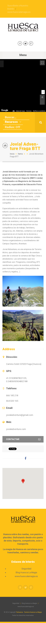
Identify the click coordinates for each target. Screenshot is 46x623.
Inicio (12, 154)
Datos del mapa (20, 111)
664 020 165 (12, 401)
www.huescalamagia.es (19, 12)
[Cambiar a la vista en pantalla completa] (42, 62)
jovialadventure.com (16, 429)
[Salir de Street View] (1, 63)
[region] (23, 85)
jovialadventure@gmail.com (19, 415)
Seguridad (26, 568)
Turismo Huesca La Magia (33, 612)
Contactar (12, 439)
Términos (29, 111)
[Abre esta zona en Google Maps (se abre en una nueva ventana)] (5, 110)
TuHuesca (19, 612)
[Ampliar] (42, 97)
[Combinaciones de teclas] (13, 111)
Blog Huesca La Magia (26, 572)
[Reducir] (42, 102)
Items (20, 154)
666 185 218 (12, 395)
